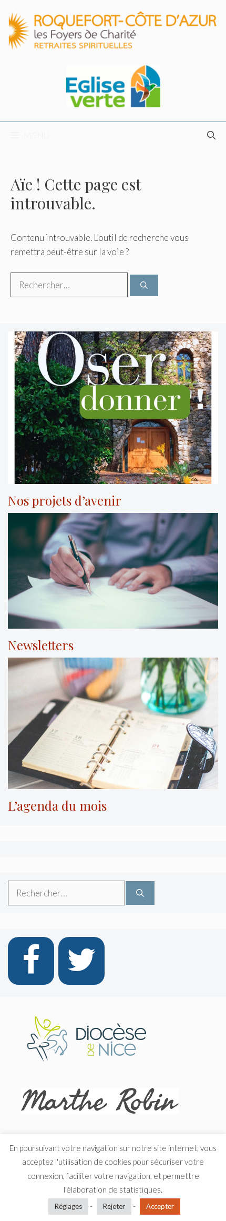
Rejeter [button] (114, 1206)
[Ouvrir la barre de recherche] (211, 135)
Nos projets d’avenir (64, 500)
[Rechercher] (144, 285)
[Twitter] (81, 961)
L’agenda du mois (57, 805)
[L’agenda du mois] (113, 781)
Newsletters (41, 645)
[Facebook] (31, 961)
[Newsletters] (113, 621)
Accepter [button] (160, 1206)
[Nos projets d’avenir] (113, 476)
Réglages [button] (68, 1206)
